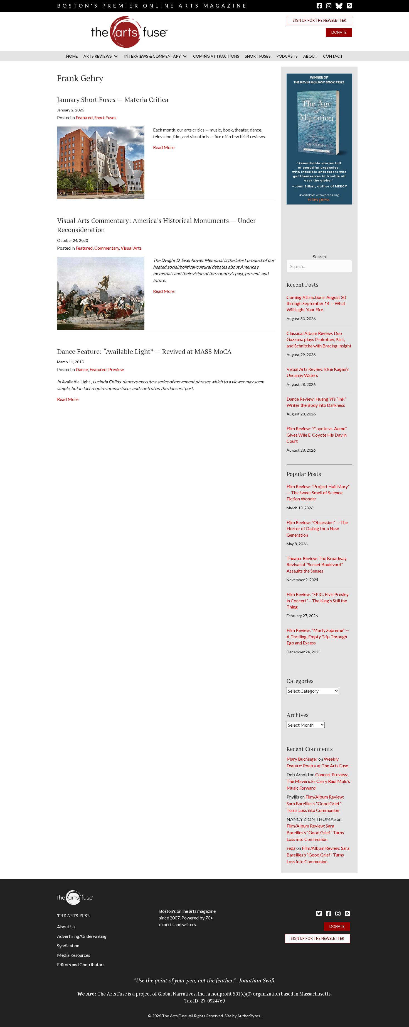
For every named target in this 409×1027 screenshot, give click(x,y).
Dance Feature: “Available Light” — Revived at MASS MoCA (144, 351)
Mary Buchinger (302, 758)
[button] (319, 20)
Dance (82, 369)
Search (319, 256)
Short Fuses (105, 117)
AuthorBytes (248, 1015)
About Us (66, 926)
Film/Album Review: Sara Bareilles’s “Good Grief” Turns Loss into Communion (315, 803)
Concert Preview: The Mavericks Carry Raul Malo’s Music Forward (318, 781)
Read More (163, 147)
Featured (84, 117)
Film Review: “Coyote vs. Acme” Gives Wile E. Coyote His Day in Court (317, 435)
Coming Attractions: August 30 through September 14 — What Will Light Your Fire (316, 303)
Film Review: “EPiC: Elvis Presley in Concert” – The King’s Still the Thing (318, 600)
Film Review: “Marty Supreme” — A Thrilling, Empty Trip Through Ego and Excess (318, 636)
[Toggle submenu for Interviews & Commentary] (184, 56)
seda (291, 848)
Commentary (106, 247)
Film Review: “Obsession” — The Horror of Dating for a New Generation (317, 528)
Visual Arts (131, 247)
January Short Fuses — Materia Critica (112, 99)
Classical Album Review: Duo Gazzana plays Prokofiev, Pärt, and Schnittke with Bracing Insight (319, 339)
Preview (116, 369)
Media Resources (73, 955)
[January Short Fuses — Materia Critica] (100, 162)
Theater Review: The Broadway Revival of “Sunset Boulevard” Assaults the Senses (317, 564)
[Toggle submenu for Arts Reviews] (115, 56)
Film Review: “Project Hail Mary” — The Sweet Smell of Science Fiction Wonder (318, 493)
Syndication (68, 945)
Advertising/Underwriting (82, 936)
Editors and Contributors (81, 964)
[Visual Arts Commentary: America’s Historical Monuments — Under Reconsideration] (100, 292)
